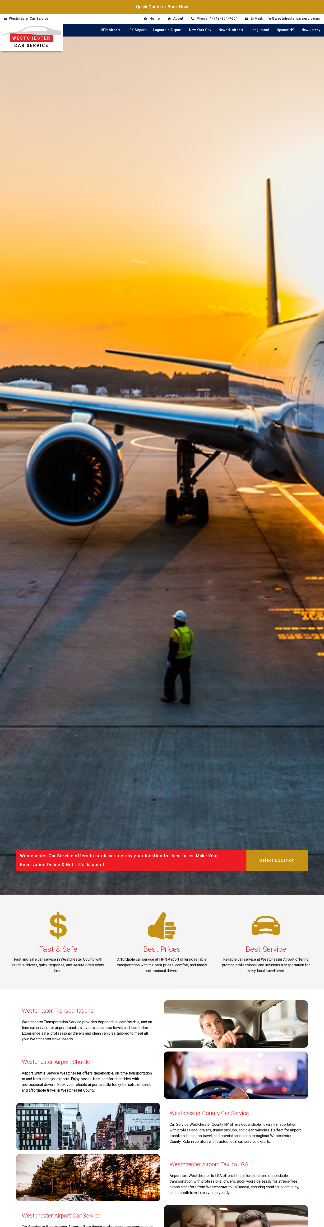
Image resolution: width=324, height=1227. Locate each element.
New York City (200, 30)
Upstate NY (285, 30)
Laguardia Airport (167, 30)
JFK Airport (136, 30)
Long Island (259, 30)
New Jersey (310, 30)
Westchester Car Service (28, 19)
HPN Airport (110, 30)
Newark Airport (231, 30)
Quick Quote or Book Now (162, 6)
